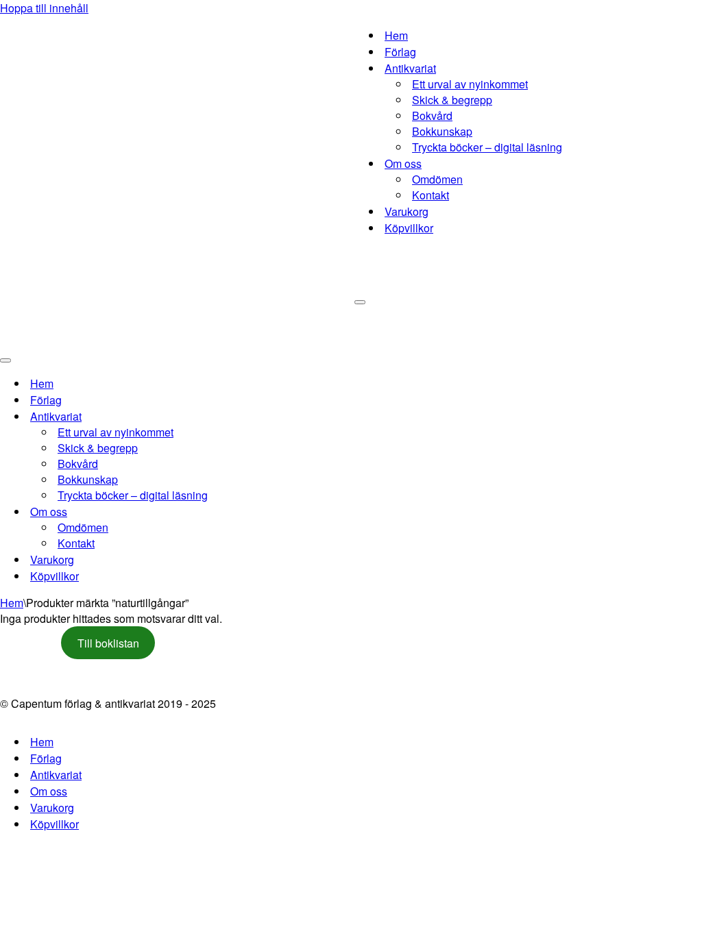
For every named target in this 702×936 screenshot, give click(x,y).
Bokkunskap (442, 131)
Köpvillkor (409, 228)
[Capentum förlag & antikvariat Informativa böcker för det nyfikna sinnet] (177, 174)
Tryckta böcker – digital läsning (487, 147)
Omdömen (437, 179)
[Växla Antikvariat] (240, 416)
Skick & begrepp (452, 100)
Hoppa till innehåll (44, 8)
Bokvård (432, 115)
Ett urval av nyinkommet (470, 84)
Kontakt (430, 195)
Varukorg (406, 211)
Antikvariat (56, 775)
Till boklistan (108, 643)
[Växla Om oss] (240, 511)
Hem (396, 35)
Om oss (48, 791)
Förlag (400, 52)
